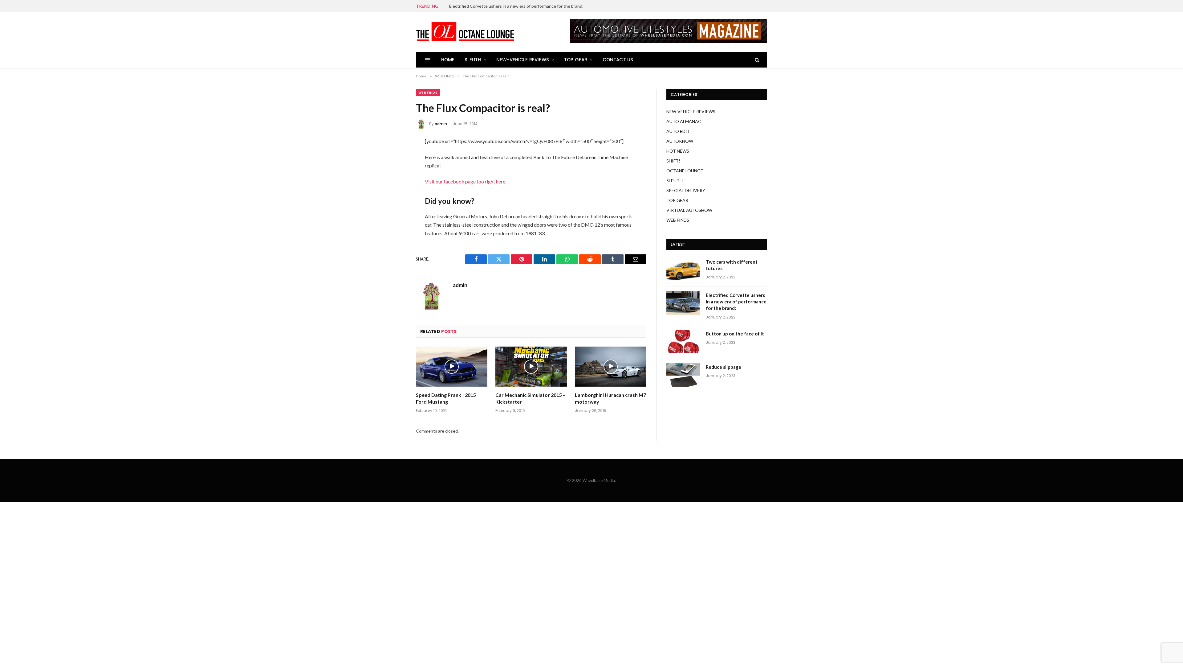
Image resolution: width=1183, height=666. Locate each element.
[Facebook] (395, 158)
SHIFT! (673, 160)
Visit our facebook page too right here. (465, 181)
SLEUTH (473, 59)
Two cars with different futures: (732, 265)
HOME (448, 59)
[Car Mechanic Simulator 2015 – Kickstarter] (531, 367)
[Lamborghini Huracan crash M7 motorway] (610, 367)
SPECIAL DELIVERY (685, 190)
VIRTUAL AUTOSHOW (689, 210)
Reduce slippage (723, 367)
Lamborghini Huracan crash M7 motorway (610, 398)
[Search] (756, 60)
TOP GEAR (575, 59)
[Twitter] (395, 174)
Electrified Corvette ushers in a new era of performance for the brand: (516, 6)
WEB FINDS (427, 92)
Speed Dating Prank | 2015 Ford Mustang (446, 398)
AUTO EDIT (678, 131)
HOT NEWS (677, 151)
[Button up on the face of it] (683, 341)
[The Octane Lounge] (465, 31)
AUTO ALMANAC (683, 121)
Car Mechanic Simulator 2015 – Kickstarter (530, 398)
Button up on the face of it (735, 333)
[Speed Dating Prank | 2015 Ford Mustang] (451, 367)
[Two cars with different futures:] (683, 270)
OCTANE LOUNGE (684, 170)
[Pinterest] (395, 207)
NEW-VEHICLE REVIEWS (522, 59)
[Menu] (427, 59)
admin (441, 123)
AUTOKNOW (679, 141)
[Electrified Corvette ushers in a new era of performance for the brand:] (683, 303)
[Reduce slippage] (683, 375)
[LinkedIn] (395, 191)
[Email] (395, 223)
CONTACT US (618, 59)
